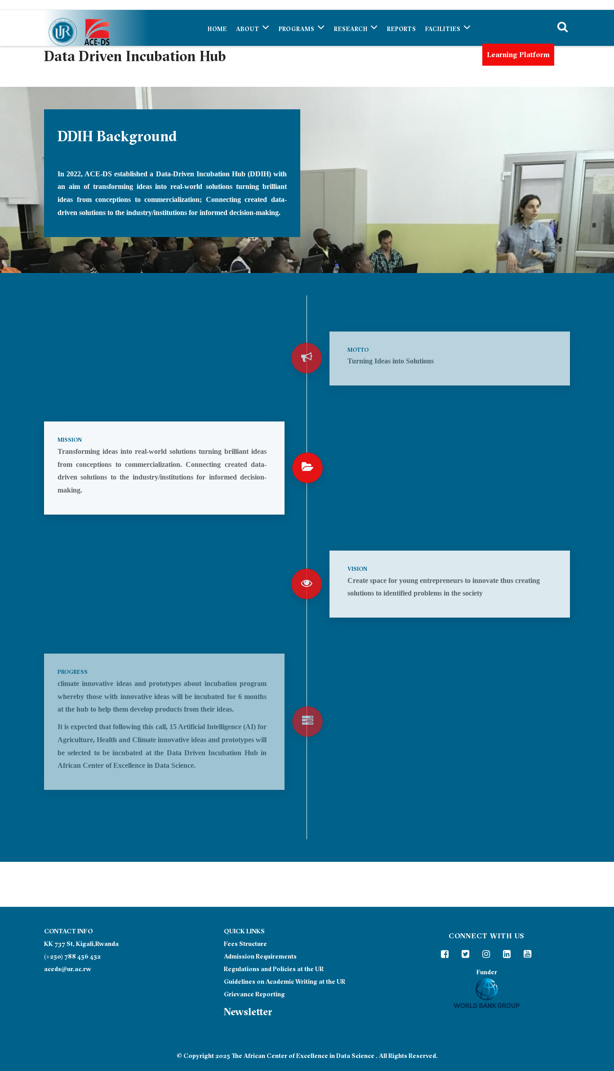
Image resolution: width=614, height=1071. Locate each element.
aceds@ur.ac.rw (67, 969)
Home (217, 28)
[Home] (77, 28)
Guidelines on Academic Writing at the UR (284, 981)
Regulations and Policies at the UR (274, 969)
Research (351, 28)
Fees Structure (245, 944)
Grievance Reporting (254, 994)
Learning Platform (518, 54)
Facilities (444, 28)
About (248, 28)
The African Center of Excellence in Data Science (302, 1056)
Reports (401, 28)
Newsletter (248, 1011)
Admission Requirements (260, 956)
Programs (297, 28)
